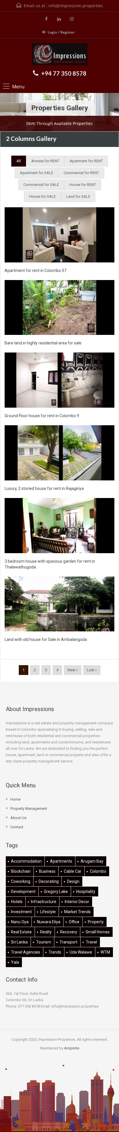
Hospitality (85, 891)
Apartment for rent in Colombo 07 (35, 270)
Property (96, 922)
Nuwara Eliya (48, 922)
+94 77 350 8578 (63, 73)
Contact (16, 827)
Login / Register (61, 32)
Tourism (43, 942)
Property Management (28, 808)
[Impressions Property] (60, 55)
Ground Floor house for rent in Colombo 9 (42, 415)
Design (73, 881)
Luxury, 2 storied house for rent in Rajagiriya (44, 488)
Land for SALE (78, 196)
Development (23, 891)
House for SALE (42, 196)
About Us (18, 818)
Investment (21, 911)
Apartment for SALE (36, 173)
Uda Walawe (81, 952)
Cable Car (72, 871)
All (18, 161)
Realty (46, 932)
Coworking (20, 881)
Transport (68, 942)
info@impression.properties (76, 5)
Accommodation (26, 861)
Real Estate (21, 932)
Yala (15, 962)
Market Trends (77, 911)
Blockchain (21, 871)
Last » (92, 670)
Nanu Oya (20, 922)
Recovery (68, 932)
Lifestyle (48, 911)
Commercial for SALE (41, 184)
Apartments (61, 861)
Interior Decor (77, 901)
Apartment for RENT (86, 161)
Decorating (49, 881)
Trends (55, 952)
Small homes (97, 932)
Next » (73, 670)
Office (74, 922)
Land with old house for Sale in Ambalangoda (46, 639)
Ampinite (71, 1048)
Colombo (98, 871)
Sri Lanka (19, 942)
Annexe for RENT (45, 161)
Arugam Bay (92, 861)
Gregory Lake (56, 891)
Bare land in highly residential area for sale (43, 343)
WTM (105, 952)
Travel (91, 942)
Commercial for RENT (81, 173)
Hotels (17, 901)
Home (15, 799)
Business (47, 871)
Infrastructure (43, 901)
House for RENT (82, 184)
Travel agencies (25, 952)
